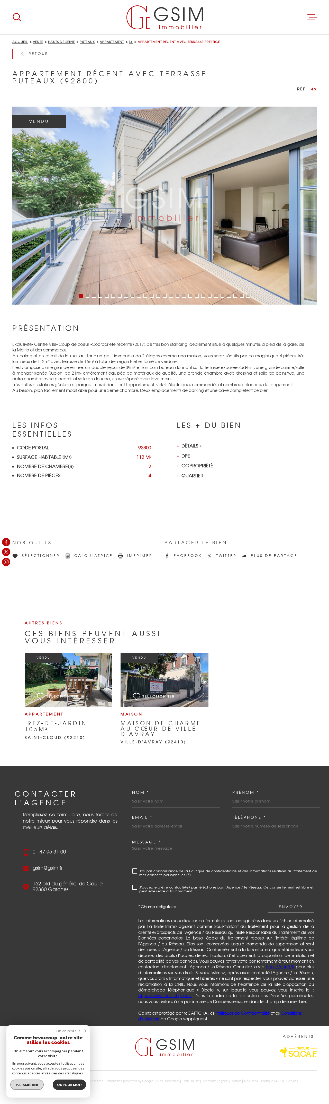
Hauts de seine (61, 42)
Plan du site (191, 1081)
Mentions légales (216, 1081)
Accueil (20, 42)
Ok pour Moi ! (69, 1084)
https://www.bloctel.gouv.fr (165, 996)
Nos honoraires (168, 1081)
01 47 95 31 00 (49, 852)
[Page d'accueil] (164, 17)
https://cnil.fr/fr (280, 967)
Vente (38, 42)
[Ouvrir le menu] (312, 17)
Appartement (112, 42)
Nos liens (251, 1081)
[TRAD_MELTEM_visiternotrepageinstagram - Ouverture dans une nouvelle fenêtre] (6, 562)
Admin (236, 1081)
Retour (39, 54)
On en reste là (69, 1031)
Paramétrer (27, 1084)
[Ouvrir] (17, 17)
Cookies (292, 1081)
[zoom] (164, 206)
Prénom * (245, 793)
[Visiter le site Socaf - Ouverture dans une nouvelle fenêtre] (298, 1052)
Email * (142, 818)
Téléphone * (249, 818)
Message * (146, 842)
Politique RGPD (272, 1081)
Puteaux (87, 42)
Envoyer (291, 907)
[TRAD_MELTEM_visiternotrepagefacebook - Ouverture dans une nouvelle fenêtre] (6, 542)
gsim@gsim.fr (48, 868)
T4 (131, 42)
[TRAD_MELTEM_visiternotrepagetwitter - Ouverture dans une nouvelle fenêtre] (6, 552)
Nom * (140, 793)
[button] (81, 296)
